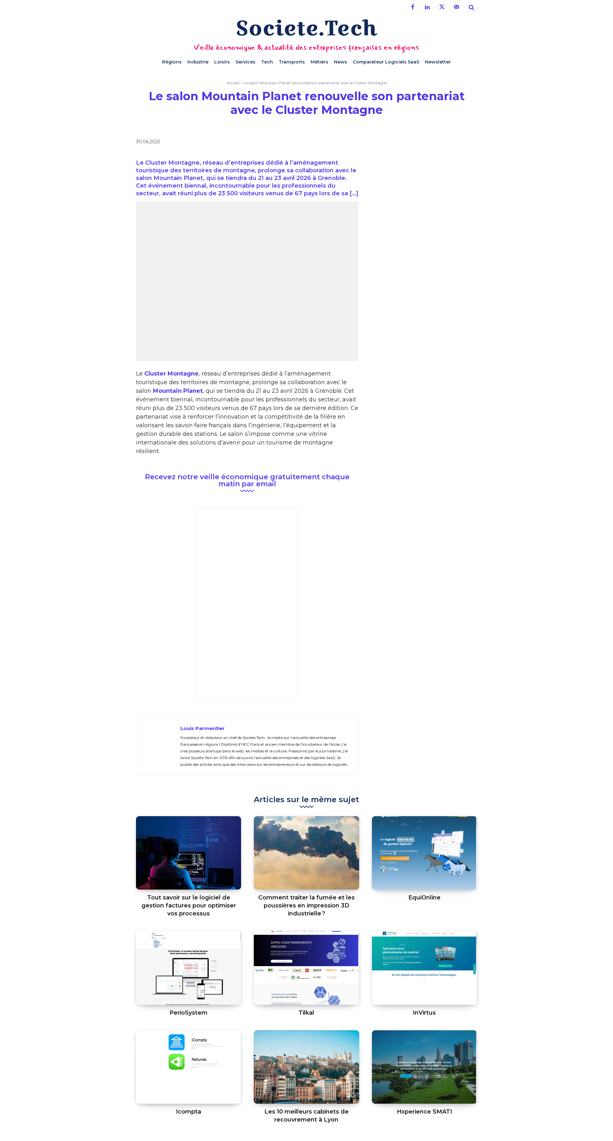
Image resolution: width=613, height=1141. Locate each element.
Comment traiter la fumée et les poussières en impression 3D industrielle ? (306, 905)
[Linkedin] (427, 7)
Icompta (188, 1111)
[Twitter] (442, 7)
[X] (380, 143)
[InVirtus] (424, 968)
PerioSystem (189, 1012)
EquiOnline (424, 897)
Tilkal (306, 1012)
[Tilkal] (306, 968)
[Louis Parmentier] (158, 746)
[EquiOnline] (424, 853)
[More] (425, 143)
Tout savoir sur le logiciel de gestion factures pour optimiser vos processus (188, 905)
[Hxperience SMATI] (424, 1067)
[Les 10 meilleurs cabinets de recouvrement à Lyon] (306, 1067)
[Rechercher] (471, 7)
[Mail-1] (456, 7)
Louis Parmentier (202, 728)
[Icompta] (188, 1067)
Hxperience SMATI (424, 1111)
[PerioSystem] (188, 968)
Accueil (232, 82)
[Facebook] (412, 7)
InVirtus (424, 1012)
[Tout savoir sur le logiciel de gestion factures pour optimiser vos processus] (188, 853)
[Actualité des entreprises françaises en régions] (306, 28)
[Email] (410, 143)
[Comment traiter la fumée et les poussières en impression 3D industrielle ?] (306, 853)
